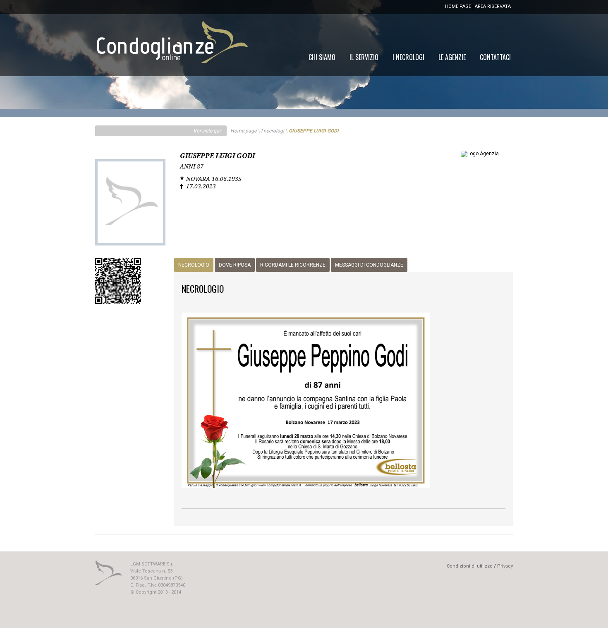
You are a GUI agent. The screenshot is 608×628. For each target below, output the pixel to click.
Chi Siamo (322, 57)
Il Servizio (363, 57)
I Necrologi (408, 57)
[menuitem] (495, 57)
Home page (243, 131)
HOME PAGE (458, 6)
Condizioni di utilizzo (470, 566)
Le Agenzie (452, 57)
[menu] (410, 57)
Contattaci (495, 57)
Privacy (505, 566)
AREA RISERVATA (493, 6)
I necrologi (272, 131)
